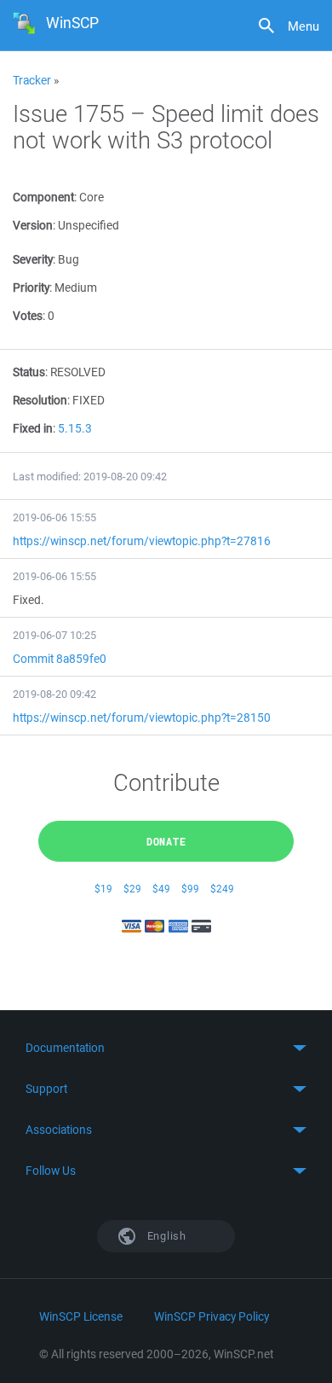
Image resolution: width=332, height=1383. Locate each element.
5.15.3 (75, 428)
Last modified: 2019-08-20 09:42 (90, 476)
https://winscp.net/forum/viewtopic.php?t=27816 (142, 541)
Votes (28, 315)
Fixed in (33, 428)
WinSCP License (81, 1316)
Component (43, 197)
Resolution (40, 400)
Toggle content (166, 1047)
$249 (222, 888)
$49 (161, 888)
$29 (132, 888)
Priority (31, 287)
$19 (103, 888)
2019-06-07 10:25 (54, 635)
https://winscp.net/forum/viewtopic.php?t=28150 (142, 717)
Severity (33, 259)
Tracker (32, 80)
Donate (166, 841)
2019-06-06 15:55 (54, 517)
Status (29, 372)
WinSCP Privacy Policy (211, 1316)
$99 (190, 888)
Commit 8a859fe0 (59, 658)
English (165, 1236)
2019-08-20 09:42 (54, 694)
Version (33, 225)
